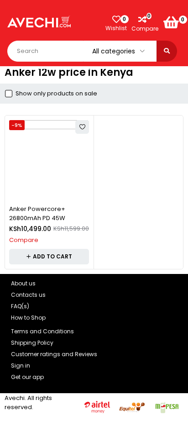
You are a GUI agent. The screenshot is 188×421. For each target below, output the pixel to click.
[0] (171, 22)
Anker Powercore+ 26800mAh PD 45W (37, 213)
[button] (49, 256)
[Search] (167, 51)
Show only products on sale (56, 93)
